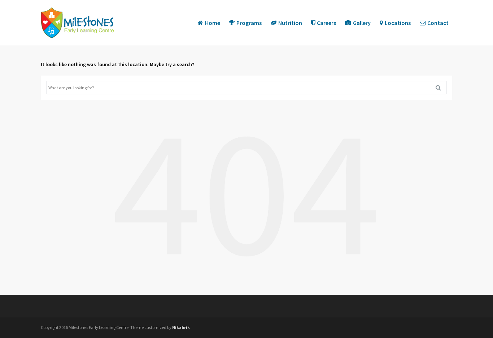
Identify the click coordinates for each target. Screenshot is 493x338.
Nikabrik (181, 327)
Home (212, 22)
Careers (326, 22)
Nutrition (290, 22)
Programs (249, 22)
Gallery (362, 22)
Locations (398, 22)
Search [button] (441, 88)
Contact (438, 22)
